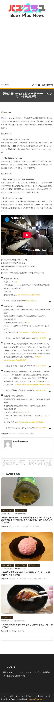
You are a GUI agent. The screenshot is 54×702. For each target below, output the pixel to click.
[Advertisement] (27, 50)
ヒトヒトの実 (21, 578)
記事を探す (46, 85)
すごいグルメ (21, 510)
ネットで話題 (8, 696)
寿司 (45, 578)
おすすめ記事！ (7, 510)
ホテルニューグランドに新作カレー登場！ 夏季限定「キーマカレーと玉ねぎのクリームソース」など (14, 463)
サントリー (17, 526)
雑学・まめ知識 (45, 696)
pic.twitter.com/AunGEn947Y (15, 360)
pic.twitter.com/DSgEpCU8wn (32, 332)
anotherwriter (20, 442)
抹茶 (32, 526)
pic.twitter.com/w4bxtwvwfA (38, 384)
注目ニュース (33, 565)
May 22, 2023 (32, 300)
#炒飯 (24, 384)
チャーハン (12, 433)
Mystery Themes (35, 699)
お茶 (10, 526)
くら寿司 (11, 578)
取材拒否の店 (23, 433)
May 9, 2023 (41, 338)
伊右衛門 (26, 526)
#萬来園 (18, 384)
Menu (6, 84)
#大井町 (38, 357)
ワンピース (38, 578)
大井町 (31, 433)
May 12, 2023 (41, 366)
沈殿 (37, 526)
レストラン (20, 631)
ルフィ (30, 578)
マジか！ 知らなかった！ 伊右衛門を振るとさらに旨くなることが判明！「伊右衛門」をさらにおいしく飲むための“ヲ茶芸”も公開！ (27, 520)
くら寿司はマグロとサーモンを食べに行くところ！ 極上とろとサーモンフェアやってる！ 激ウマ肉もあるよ (40, 463)
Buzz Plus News (27, 16)
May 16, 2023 (41, 390)
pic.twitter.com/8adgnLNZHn (28, 295)
